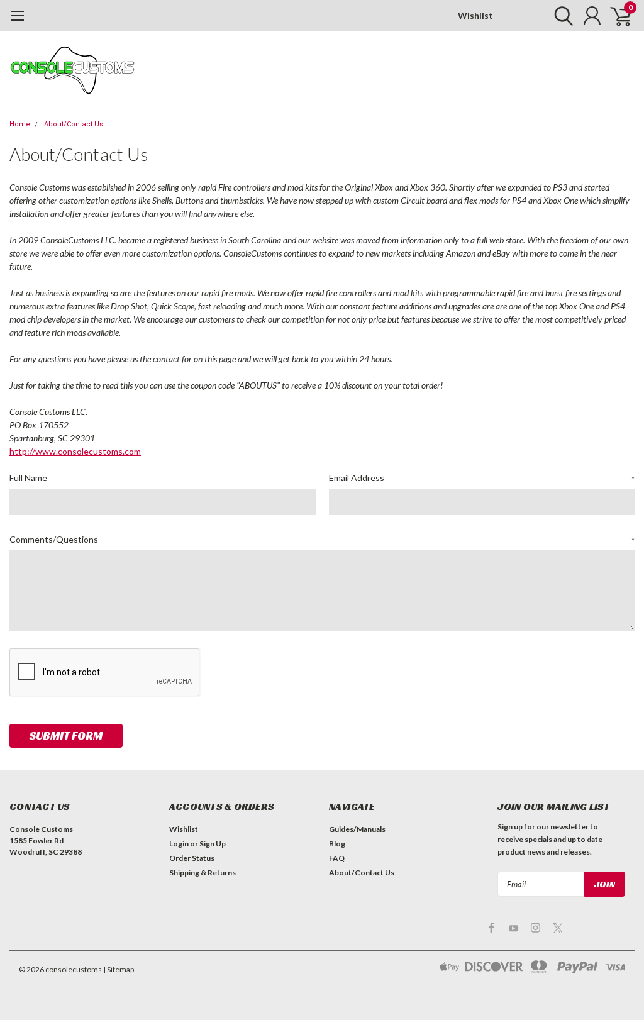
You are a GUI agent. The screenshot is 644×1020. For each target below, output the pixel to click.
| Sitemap (118, 969)
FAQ (337, 858)
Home (19, 124)
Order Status (191, 858)
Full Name (28, 477)
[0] (615, 15)
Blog (337, 843)
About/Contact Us (73, 124)
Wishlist (475, 15)
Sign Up (212, 843)
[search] (560, 15)
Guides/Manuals (357, 829)
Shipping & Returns (202, 872)
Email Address (482, 477)
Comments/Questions (322, 539)
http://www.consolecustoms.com (75, 451)
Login (179, 843)
